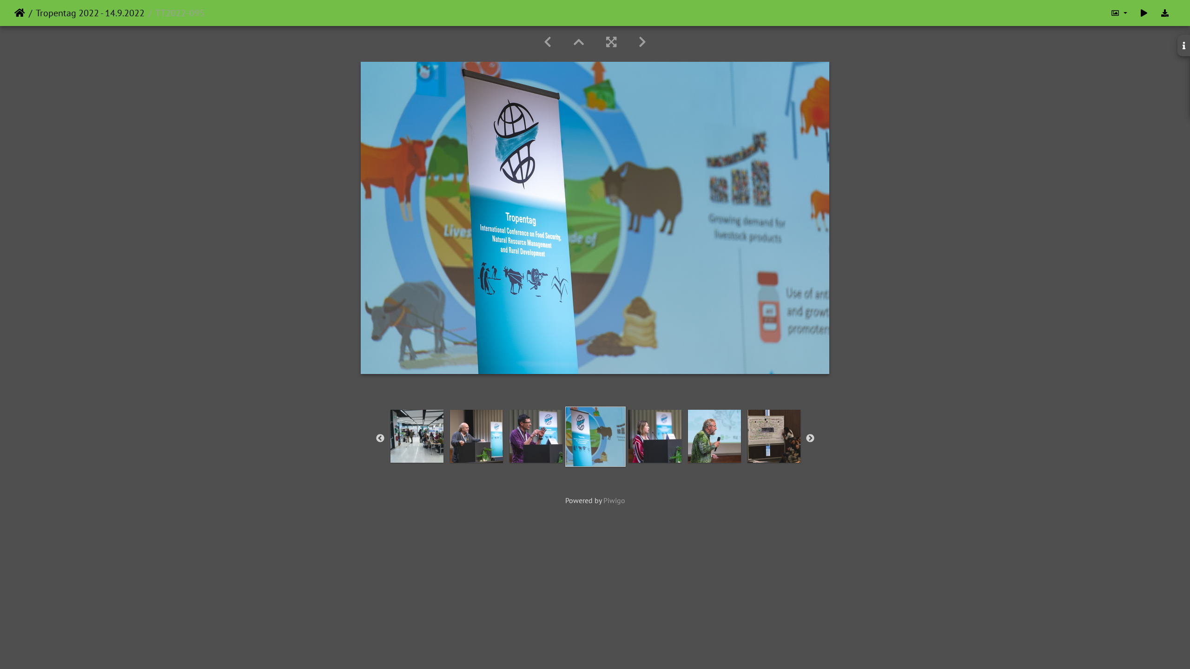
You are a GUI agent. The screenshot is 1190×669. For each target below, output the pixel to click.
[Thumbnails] (578, 42)
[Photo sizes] (1118, 13)
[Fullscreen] (611, 42)
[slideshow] (1144, 13)
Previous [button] (380, 438)
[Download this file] (1165, 13)
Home (19, 13)
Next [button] (810, 438)
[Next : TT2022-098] (642, 42)
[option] (417, 436)
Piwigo (614, 500)
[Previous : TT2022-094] (547, 42)
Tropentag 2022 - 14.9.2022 (90, 13)
